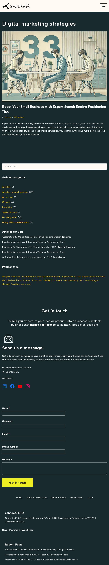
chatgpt (47, 280)
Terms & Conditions (36, 498)
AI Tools (26, 280)
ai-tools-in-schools (12, 280)
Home (19, 498)
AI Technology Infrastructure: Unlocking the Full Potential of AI (33, 257)
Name (6, 408)
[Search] (103, 166)
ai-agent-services (11, 276)
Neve (4, 530)
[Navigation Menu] (103, 5)
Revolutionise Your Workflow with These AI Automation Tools (33, 242)
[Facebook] (12, 386)
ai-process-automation (93, 276)
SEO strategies (92, 280)
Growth (6, 202)
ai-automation (29, 276)
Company (7, 421)
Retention (7, 207)
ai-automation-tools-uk (48, 276)
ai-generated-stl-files (71, 276)
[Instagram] (27, 386)
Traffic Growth (9, 212)
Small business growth (21, 284)
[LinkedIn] (4, 386)
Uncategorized (9, 217)
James (8, 117)
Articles (6, 187)
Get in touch (17, 482)
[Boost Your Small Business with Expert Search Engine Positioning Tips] (54, 66)
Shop (90, 498)
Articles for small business (15, 192)
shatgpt (6, 284)
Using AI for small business (15, 222)
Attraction (19, 117)
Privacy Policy (58, 498)
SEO (82, 280)
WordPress (27, 530)
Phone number (10, 446)
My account (76, 498)
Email (6, 434)
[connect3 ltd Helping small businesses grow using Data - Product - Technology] (16, 6)
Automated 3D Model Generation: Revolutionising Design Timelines (36, 237)
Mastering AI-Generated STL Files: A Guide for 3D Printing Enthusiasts (38, 247)
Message (7, 459)
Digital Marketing (70, 280)
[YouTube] (20, 386)
